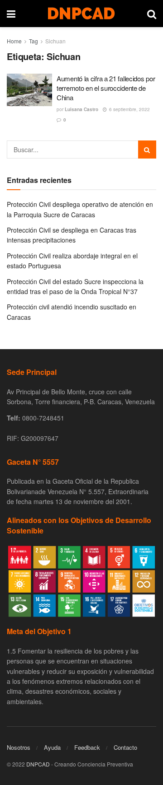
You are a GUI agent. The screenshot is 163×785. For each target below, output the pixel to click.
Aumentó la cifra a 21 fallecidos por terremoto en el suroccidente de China (106, 88)
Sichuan (55, 41)
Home (14, 41)
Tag (33, 41)
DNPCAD (38, 764)
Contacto (125, 747)
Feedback (87, 747)
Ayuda (52, 747)
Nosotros (18, 747)
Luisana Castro (81, 109)
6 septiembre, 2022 (129, 109)
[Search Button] (147, 149)
